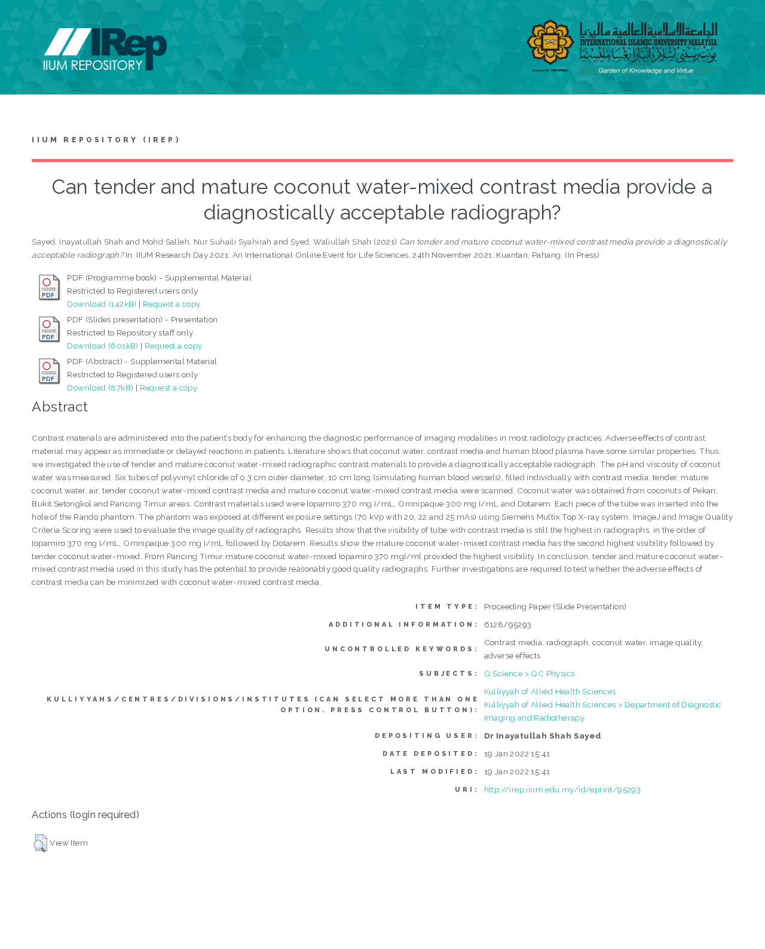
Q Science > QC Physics (529, 673)
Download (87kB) (100, 387)
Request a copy (172, 304)
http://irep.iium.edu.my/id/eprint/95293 (562, 789)
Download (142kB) (101, 304)
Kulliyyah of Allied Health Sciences (550, 691)
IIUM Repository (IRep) (106, 140)
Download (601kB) (102, 345)
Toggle (21, 22)
